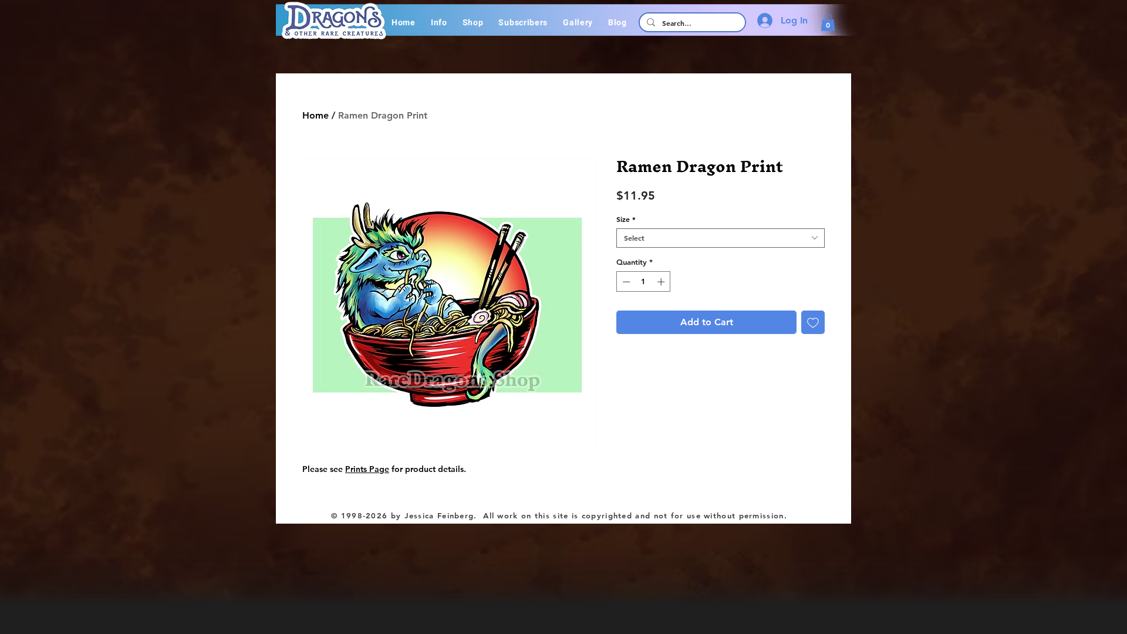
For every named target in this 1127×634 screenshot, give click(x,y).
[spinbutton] (643, 282)
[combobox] (720, 238)
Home (315, 115)
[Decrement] (625, 282)
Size (626, 219)
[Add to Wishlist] (813, 322)
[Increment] (662, 282)
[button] (439, 22)
